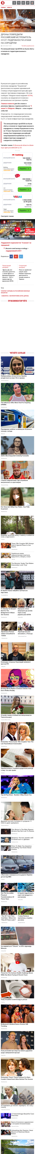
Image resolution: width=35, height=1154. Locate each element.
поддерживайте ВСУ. (13, 251)
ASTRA (30, 95)
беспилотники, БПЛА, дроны (19, 296)
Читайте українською (27, 45)
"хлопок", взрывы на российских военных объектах (15, 291)
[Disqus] (17, 328)
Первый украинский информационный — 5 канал (3, 3)
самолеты (5, 296)
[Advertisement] (17, 182)
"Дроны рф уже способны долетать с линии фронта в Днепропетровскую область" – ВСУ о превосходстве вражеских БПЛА (8, 275)
